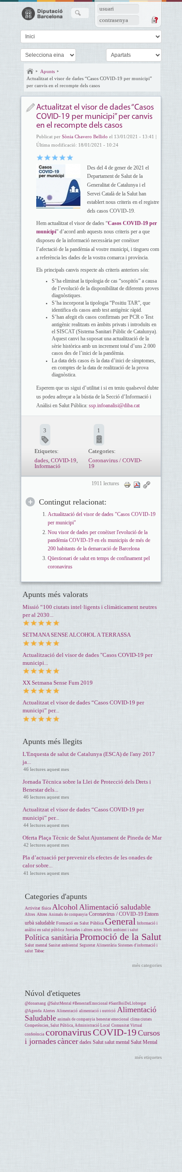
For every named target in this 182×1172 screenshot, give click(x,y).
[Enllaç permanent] (146, 484)
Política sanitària (51, 937)
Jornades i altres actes (83, 930)
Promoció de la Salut (120, 936)
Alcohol (65, 907)
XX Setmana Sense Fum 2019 (58, 682)
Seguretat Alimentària (98, 945)
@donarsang (35, 1003)
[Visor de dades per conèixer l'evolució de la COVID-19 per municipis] (58, 186)
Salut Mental (144, 1042)
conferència (34, 1034)
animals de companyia (76, 1019)
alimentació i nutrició (97, 1011)
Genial (70, 157)
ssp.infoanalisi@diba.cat (114, 405)
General (120, 921)
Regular (47, 157)
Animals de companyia (68, 914)
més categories (147, 965)
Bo (55, 157)
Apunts (47, 71)
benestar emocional (112, 1019)
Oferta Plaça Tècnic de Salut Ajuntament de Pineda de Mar (92, 837)
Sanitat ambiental (63, 945)
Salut (98, 1042)
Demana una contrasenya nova (154, 20)
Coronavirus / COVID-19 (115, 463)
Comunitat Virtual (126, 1025)
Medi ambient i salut (120, 930)
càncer (67, 1041)
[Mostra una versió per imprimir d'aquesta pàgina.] (127, 484)
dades (41, 460)
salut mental (117, 1042)
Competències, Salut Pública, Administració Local (67, 1025)
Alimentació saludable (115, 907)
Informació (47, 466)
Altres (30, 914)
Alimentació (67, 1011)
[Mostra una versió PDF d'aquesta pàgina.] (136, 484)
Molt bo (62, 157)
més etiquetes (148, 1057)
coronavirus (68, 1032)
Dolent (40, 157)
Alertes (49, 1011)
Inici (30, 71)
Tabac (39, 950)
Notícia (30, 107)
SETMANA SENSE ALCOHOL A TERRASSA (77, 634)
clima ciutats (141, 1019)
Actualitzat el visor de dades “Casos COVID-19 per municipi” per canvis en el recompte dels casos (89, 82)
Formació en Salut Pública (79, 923)
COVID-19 (63, 460)
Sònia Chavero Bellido (85, 136)
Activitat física (38, 908)
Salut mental (36, 945)
